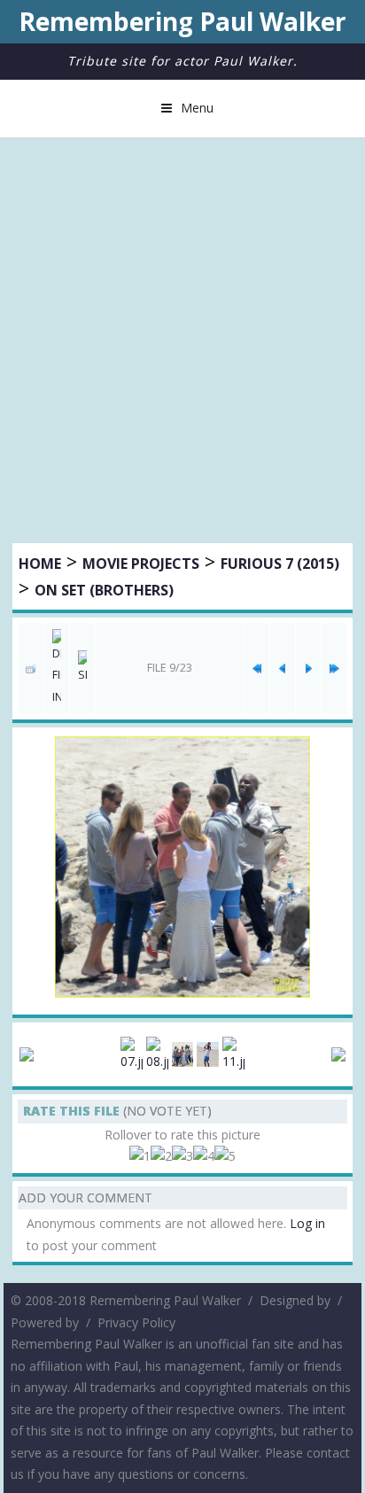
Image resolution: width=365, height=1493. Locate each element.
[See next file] (308, 668)
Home (40, 563)
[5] (225, 1157)
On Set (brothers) (104, 590)
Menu (197, 107)
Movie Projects (140, 563)
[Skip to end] (334, 668)
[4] (203, 1157)
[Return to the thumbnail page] (30, 668)
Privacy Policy (136, 1322)
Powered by (45, 1322)
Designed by (295, 1300)
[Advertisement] (182, 342)
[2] (161, 1157)
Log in (307, 1223)
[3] (182, 1157)
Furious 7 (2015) (280, 563)
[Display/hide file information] (56, 669)
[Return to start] (256, 668)
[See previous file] (282, 668)
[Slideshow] (82, 668)
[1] (140, 1157)
